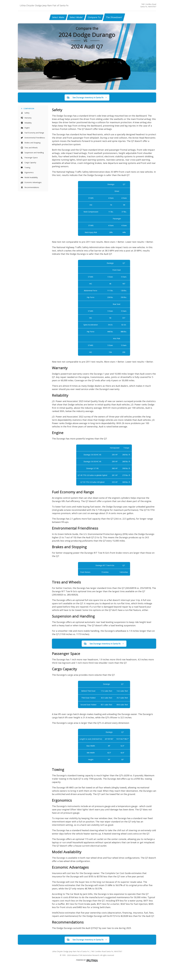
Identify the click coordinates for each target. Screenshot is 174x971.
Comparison (29, 109)
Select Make (58, 17)
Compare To (94, 17)
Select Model (76, 17)
